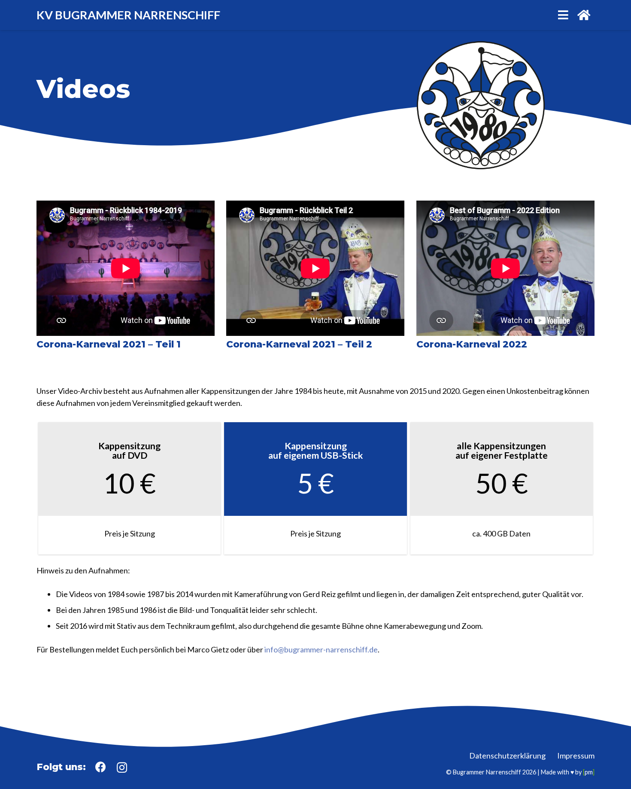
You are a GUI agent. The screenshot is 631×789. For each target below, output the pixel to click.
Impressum (576, 755)
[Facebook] (100, 767)
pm (589, 772)
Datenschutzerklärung (507, 755)
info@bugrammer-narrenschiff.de (321, 649)
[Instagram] (122, 768)
